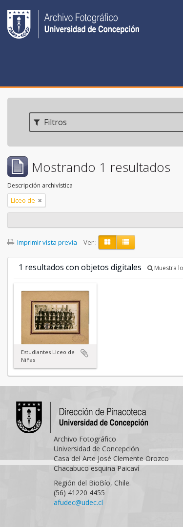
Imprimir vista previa (46, 242)
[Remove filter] (40, 200)
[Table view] (125, 242)
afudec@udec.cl (78, 502)
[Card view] (107, 242)
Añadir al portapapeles (84, 353)
